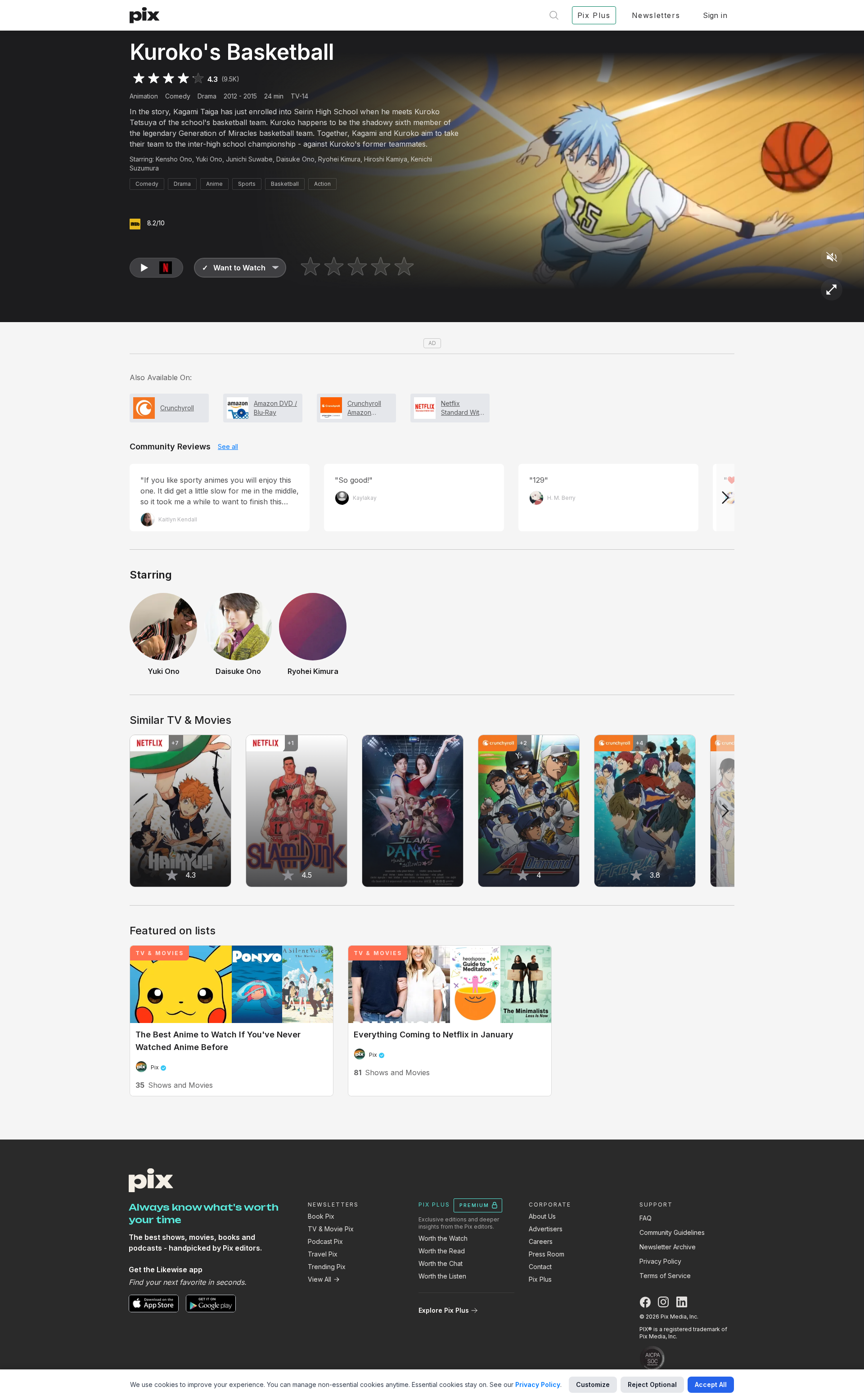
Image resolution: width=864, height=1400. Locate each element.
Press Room (546, 1254)
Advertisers (545, 1229)
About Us (542, 1216)
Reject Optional (652, 1384)
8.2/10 (156, 223)
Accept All (711, 1384)
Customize (593, 1384)
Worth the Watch (443, 1238)
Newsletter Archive (667, 1247)
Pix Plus (540, 1279)
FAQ (645, 1218)
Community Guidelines (672, 1232)
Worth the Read (441, 1251)
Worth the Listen (442, 1276)
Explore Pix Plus (443, 1310)
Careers (541, 1241)
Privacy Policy (660, 1261)
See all (228, 446)
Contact (540, 1266)
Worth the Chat (440, 1263)
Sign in (715, 15)
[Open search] (554, 15)
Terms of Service (665, 1275)
